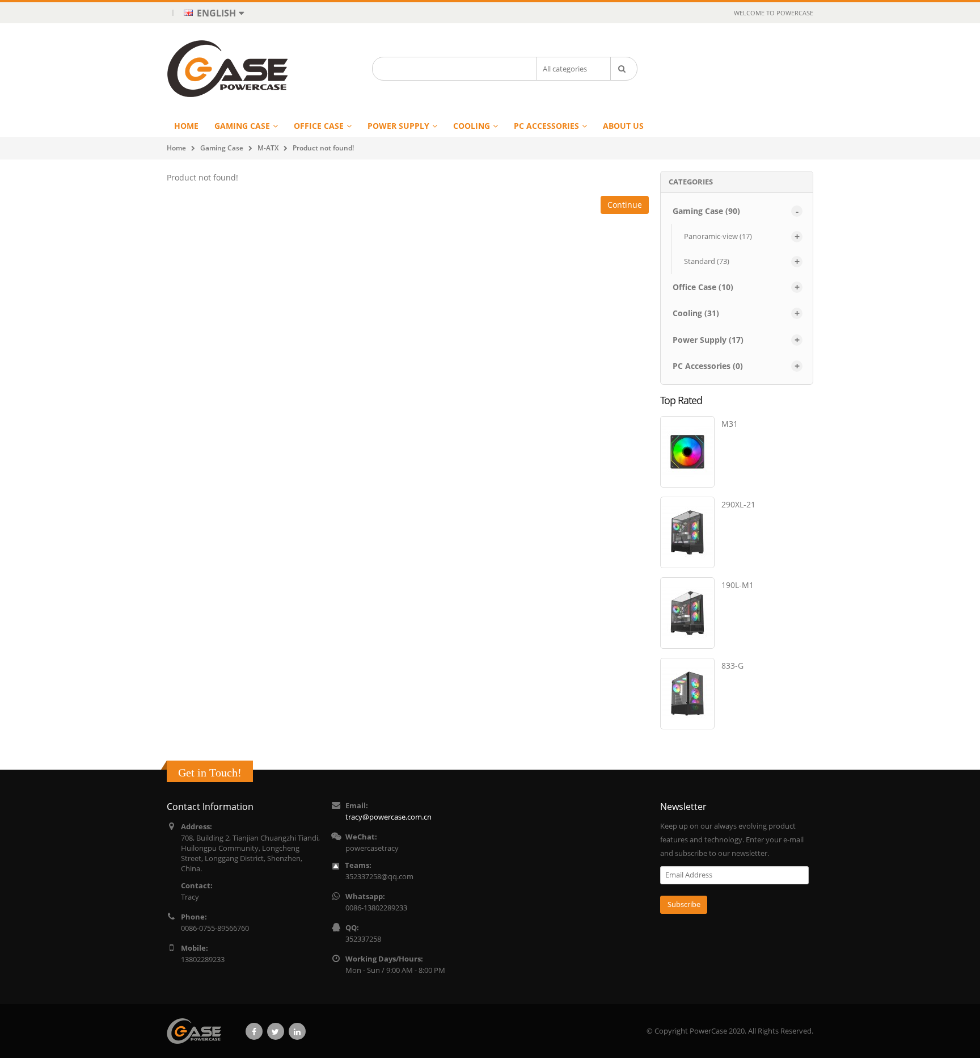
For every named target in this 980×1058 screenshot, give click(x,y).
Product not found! (323, 148)
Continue (624, 204)
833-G (732, 665)
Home (176, 148)
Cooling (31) (696, 313)
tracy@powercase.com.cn (388, 817)
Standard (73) (706, 261)
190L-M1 (737, 585)
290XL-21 (738, 504)
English (215, 12)
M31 (729, 423)
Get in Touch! (210, 772)
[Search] (624, 68)
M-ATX (267, 148)
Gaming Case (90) (706, 210)
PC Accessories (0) (708, 365)
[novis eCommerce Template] (198, 1031)
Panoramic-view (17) (718, 236)
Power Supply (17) (708, 339)
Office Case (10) (703, 287)
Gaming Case (221, 148)
